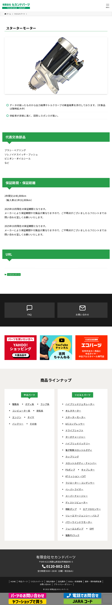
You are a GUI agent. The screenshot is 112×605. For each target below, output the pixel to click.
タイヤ (30, 417)
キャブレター (88, 469)
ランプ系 (44, 404)
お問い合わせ (45, 584)
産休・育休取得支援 (93, 581)
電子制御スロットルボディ (78, 450)
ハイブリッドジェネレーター (80, 404)
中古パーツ (23, 581)
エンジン (16, 417)
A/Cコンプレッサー (75, 423)
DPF (92, 528)
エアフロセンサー (92, 509)
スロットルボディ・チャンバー (81, 463)
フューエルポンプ (74, 528)
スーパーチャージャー (76, 496)
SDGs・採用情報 (75, 581)
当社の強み (50, 581)
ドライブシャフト (74, 430)
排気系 (39, 410)
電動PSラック (72, 535)
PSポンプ (70, 469)
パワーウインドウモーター (78, 522)
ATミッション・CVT (75, 476)
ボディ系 (29, 404)
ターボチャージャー (75, 437)
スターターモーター (75, 417)
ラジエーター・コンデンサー (80, 482)
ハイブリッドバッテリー (77, 443)
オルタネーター (73, 410)
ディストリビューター (76, 502)
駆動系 (15, 404)
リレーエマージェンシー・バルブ (82, 515)
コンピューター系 (21, 410)
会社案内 (61, 581)
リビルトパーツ (14, 274)
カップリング (72, 456)
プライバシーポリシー (63, 584)
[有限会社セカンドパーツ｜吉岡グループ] (16, 5)
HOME (13, 581)
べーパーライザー (74, 489)
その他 (33, 423)
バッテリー (17, 423)
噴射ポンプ (71, 509)
